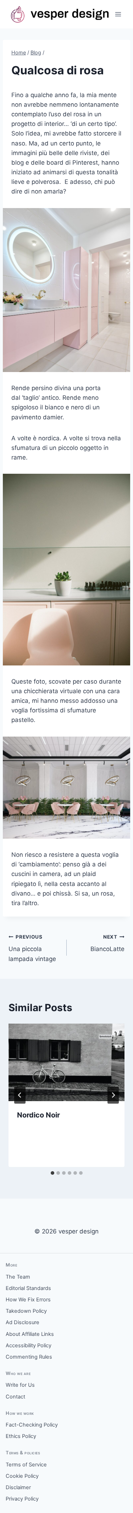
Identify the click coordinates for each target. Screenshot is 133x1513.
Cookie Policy (22, 1476)
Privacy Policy (22, 1499)
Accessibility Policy (28, 1345)
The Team (18, 1277)
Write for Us (20, 1385)
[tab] (52, 1173)
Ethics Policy (21, 1436)
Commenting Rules (29, 1357)
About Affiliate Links (30, 1334)
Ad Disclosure (22, 1322)
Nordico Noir (38, 1115)
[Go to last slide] (20, 1095)
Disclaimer (18, 1487)
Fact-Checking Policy (32, 1425)
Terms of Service (26, 1464)
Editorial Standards (28, 1288)
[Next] (113, 1095)
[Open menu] (117, 14)
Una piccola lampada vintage (32, 948)
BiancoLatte (107, 943)
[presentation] (66, 1062)
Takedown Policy (26, 1311)
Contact (15, 1396)
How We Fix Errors (28, 1299)
